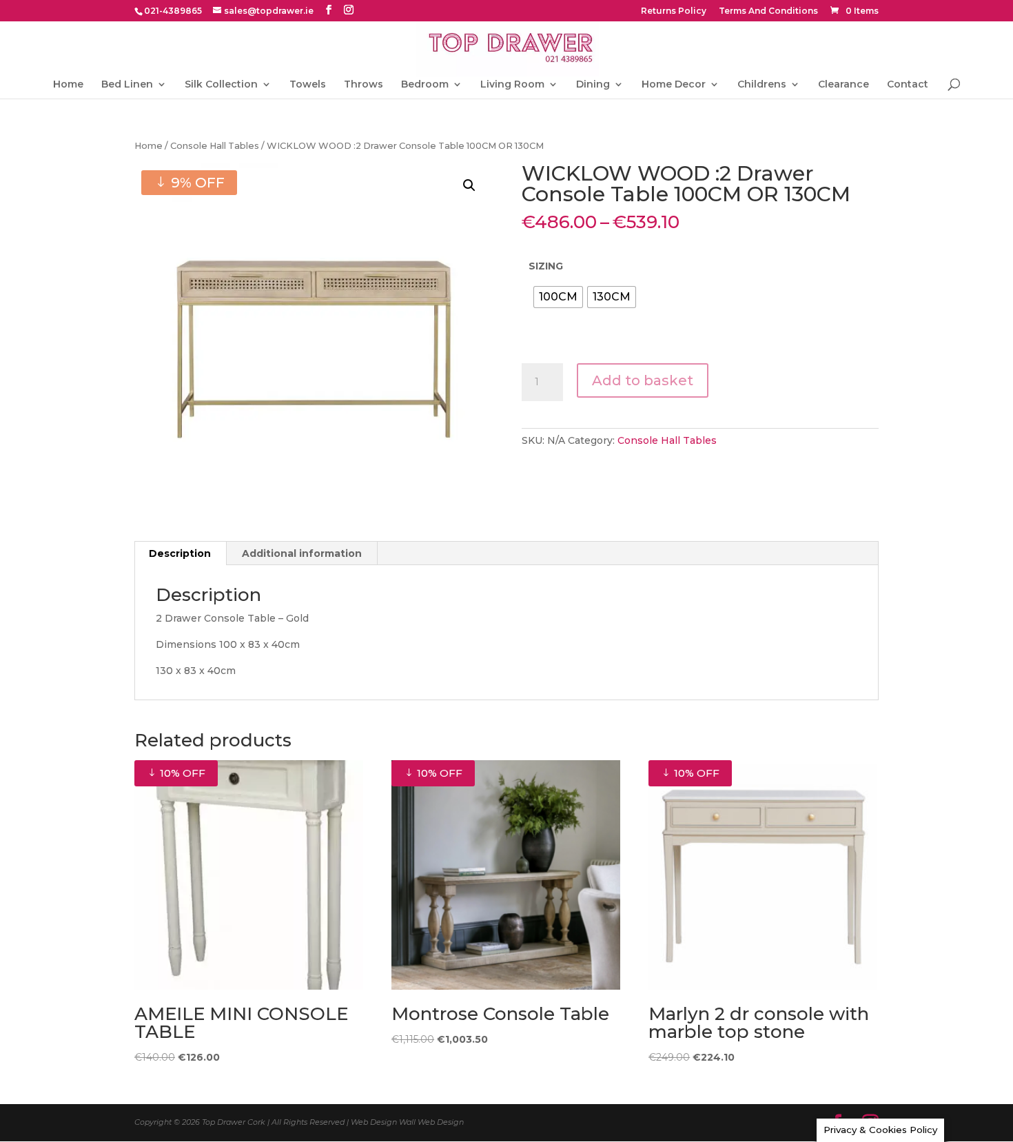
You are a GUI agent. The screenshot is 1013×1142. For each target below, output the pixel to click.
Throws (363, 84)
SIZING (546, 266)
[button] (469, 185)
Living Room (512, 84)
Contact (907, 84)
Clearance (843, 84)
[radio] (558, 297)
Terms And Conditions (768, 11)
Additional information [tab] (302, 553)
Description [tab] (180, 553)
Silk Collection (221, 84)
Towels (307, 84)
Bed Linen (127, 84)
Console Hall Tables (214, 146)
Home (68, 84)
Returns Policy (673, 11)
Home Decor (674, 84)
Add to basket (642, 380)
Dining (593, 84)
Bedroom (425, 84)
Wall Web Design (431, 1122)
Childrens (761, 84)
